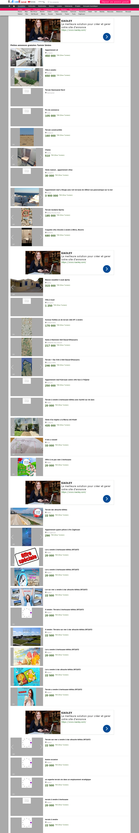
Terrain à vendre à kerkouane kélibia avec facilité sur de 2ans (69, 400)
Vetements (68, 6)
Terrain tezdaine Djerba (54, 210)
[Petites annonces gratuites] (17, 1)
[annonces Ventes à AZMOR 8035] (27, 335)
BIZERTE (50, 233)
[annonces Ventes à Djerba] (26, 292)
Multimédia (42, 6)
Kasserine (82, 11)
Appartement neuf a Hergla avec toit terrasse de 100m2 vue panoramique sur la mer (79, 190)
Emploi (77, 6)
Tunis (74, 14)
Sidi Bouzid (34, 14)
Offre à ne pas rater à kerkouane (58, 460)
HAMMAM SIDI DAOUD (54, 343)
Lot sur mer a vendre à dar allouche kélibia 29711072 (66, 590)
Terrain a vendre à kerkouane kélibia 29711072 (63, 689)
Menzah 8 (50, 303)
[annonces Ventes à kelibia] (26, 565)
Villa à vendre (50, 70)
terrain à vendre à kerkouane (56, 799)
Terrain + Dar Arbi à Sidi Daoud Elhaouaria (62, 360)
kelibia (49, 552)
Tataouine (59, 14)
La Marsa (50, 422)
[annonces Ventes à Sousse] (27, 86)
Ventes (20, 9)
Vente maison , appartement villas (58, 170)
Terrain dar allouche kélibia (56, 510)
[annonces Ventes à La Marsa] (27, 435)
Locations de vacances (51, 9)
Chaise (48, 150)
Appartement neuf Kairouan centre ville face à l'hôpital (67, 380)
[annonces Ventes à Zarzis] (27, 166)
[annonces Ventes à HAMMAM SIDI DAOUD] (27, 355)
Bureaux (64, 9)
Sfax (26, 14)
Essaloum (50, 133)
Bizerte (42, 11)
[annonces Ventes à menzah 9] (27, 173)
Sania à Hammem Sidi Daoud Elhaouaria (61, 340)
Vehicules (31, 6)
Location (28, 9)
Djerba (49, 283)
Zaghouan (81, 14)
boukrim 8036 (51, 362)
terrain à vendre (51, 819)
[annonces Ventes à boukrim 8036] (27, 375)
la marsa (49, 53)
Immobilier (21, 6)
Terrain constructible (53, 130)
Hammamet (50, 93)
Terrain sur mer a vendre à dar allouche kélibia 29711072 (67, 740)
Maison (51, 6)
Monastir (128, 11)
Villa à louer (50, 300)
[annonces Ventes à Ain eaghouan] (26, 545)
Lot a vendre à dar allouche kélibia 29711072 (63, 670)
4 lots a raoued (51, 440)
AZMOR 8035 (51, 323)
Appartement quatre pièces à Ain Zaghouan (62, 530)
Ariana (20, 11)
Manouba (110, 11)
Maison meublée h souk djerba (57, 280)
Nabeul (20, 14)
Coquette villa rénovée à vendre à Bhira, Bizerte (64, 230)
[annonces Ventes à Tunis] (27, 113)
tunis (48, 442)
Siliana (43, 14)
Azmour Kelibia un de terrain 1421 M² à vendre (64, 320)
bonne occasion (51, 760)
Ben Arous (34, 11)
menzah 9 (50, 173)
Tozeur (67, 14)
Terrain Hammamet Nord (55, 90)
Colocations (37, 9)
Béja (26, 11)
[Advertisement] (69, 30)
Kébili (90, 11)
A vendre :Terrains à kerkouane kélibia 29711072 (64, 610)
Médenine (119, 11)
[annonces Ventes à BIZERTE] (27, 245)
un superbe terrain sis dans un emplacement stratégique (68, 780)
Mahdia (102, 11)
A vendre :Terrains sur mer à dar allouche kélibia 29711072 (68, 630)
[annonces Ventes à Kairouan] (27, 383)
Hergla (49, 193)
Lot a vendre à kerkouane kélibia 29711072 (62, 550)
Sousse (50, 14)
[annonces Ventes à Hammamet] (27, 93)
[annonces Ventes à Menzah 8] (27, 303)
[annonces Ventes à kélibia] (27, 403)
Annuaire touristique (90, 6)
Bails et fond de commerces (79, 9)
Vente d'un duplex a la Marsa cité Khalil (61, 420)
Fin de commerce (52, 110)
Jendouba (64, 11)
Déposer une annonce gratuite (115, 2)
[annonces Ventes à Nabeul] (26, 585)
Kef (96, 11)
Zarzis (49, 153)
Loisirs (59, 6)
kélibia (49, 402)
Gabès (49, 11)
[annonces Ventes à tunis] (26, 453)
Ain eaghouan (51, 532)
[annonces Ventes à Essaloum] (27, 146)
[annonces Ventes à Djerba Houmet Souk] (26, 225)
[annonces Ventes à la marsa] (26, 66)
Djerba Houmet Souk (53, 213)
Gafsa (56, 11)
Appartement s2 (51, 50)
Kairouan (73, 11)
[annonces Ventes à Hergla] (27, 206)
